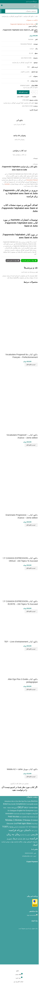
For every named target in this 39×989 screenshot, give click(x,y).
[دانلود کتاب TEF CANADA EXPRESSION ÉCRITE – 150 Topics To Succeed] (25, 582)
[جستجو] (3, 11)
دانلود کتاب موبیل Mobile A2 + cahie (22, 769)
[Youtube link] (9, 1)
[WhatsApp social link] (5, 1)
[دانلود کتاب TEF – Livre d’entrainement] (26, 624)
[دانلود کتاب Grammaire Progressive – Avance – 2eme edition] (24, 460)
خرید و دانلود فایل (23, 92)
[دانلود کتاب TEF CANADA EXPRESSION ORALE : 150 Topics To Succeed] (25, 539)
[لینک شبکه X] (13, 1)
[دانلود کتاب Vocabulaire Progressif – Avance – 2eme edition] (24, 379)
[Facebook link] (15, 1)
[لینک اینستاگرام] (11, 1)
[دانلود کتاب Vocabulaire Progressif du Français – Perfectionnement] (25, 299)
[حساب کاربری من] (6, 6)
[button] (31, 364)
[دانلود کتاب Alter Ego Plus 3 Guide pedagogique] (26, 662)
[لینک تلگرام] (2, 1)
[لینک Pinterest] (7, 1)
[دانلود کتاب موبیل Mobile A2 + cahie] (19, 709)
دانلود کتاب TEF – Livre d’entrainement (21, 642)
